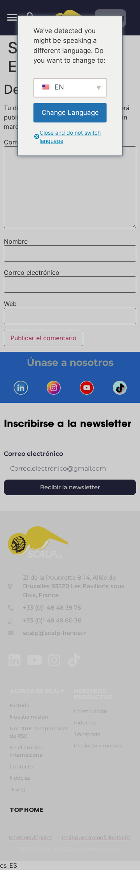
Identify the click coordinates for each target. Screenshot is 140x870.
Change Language (70, 112)
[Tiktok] (74, 660)
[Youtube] (34, 660)
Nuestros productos (93, 694)
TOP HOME (26, 809)
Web (10, 304)
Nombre (16, 241)
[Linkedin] (14, 660)
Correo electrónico (32, 272)
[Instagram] (54, 660)
